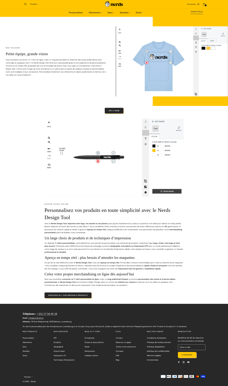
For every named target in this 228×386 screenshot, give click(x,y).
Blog (117, 360)
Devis (25, 355)
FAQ (117, 355)
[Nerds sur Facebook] (179, 362)
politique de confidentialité (158, 351)
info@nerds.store (36, 318)
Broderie (57, 342)
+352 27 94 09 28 (47, 313)
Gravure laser (59, 351)
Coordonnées (152, 360)
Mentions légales (154, 355)
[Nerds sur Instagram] (184, 362)
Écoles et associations (94, 342)
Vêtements (27, 342)
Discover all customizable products (68, 295)
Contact (119, 338)
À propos (119, 351)
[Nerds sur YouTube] (188, 362)
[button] (25, 4)
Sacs (25, 347)
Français (33, 4)
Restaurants (90, 351)
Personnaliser (28, 338)
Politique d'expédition (156, 347)
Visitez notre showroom (126, 347)
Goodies (26, 351)
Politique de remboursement (159, 342)
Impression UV (60, 355)
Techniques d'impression (64, 360)
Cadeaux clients (91, 355)
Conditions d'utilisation (156, 338)
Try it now (114, 111)
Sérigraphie (58, 347)
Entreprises (89, 338)
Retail (87, 347)
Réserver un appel (123, 342)
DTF (55, 338)
